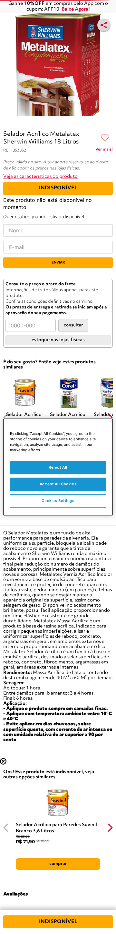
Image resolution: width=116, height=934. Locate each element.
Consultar (73, 325)
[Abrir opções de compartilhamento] (103, 25)
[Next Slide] (110, 417)
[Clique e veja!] (104, 150)
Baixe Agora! (76, 9)
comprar (58, 863)
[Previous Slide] (6, 417)
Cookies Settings (58, 500)
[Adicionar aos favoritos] (105, 138)
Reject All (58, 467)
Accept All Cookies (58, 484)
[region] (58, 467)
